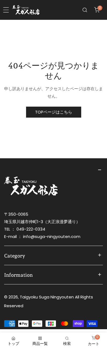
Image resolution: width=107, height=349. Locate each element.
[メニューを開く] (6, 10)
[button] (97, 10)
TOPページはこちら (53, 112)
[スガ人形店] (26, 10)
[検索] (85, 10)
